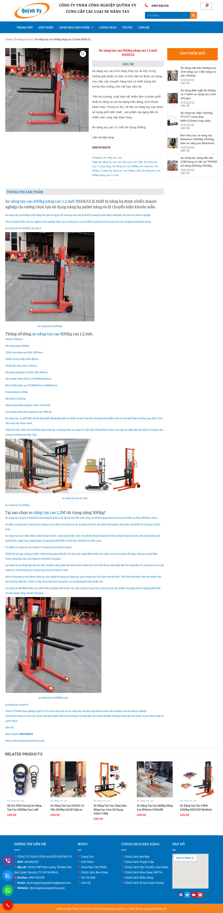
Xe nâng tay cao (23, 39)
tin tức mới (88, 877)
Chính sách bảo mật (137, 856)
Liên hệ (143, 27)
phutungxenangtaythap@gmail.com (49, 882)
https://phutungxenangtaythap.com (24, 740)
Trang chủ (25, 27)
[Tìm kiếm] (193, 15)
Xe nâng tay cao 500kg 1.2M (125, 170)
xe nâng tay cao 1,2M (47, 512)
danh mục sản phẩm (94, 867)
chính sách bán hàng (94, 872)
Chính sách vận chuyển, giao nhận (146, 867)
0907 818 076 (37, 877)
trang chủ (87, 856)
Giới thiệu (46, 27)
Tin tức (127, 27)
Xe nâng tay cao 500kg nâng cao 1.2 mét (40, 201)
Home (8, 39)
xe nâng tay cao (46, 333)
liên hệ (86, 882)
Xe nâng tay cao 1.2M (130, 162)
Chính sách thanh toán (139, 862)
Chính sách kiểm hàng (139, 877)
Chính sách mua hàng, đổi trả (143, 872)
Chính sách (107, 27)
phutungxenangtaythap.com (47, 888)
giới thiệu (87, 862)
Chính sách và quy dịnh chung (144, 882)
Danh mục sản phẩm (74, 27)
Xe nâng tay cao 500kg (125, 166)
